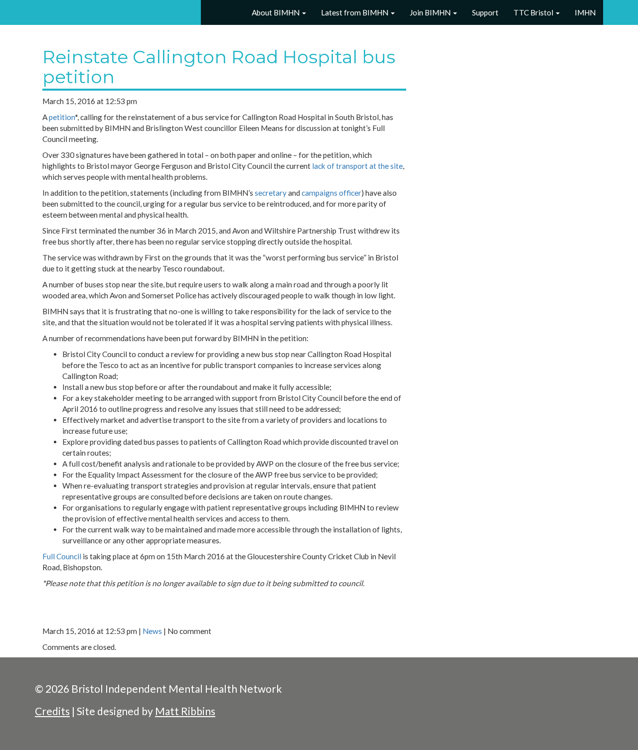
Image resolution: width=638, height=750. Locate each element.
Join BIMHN (431, 12)
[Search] (232, 12)
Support (485, 12)
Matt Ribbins (185, 711)
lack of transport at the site (357, 165)
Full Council (61, 556)
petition (62, 117)
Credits (52, 711)
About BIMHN (275, 12)
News (152, 630)
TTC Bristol (534, 12)
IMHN (585, 12)
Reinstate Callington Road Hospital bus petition (218, 67)
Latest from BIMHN (355, 12)
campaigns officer (331, 192)
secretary (271, 192)
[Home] (211, 12)
